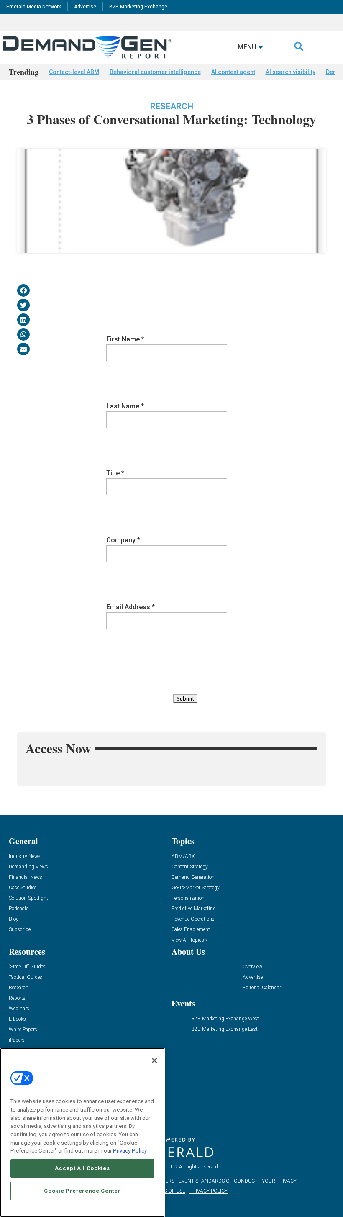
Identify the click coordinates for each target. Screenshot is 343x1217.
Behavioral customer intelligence (155, 72)
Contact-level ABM (74, 72)
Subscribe (20, 929)
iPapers (17, 1040)
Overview (252, 967)
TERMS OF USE (167, 1191)
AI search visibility (290, 72)
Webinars (19, 1009)
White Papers (23, 1029)
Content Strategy (190, 867)
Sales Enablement (191, 929)
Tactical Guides (25, 977)
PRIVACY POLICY (208, 1191)
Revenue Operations (193, 919)
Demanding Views (28, 867)
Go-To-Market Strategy (196, 888)
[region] (82, 1132)
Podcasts (19, 908)
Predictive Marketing (194, 908)
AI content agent (233, 72)
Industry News (25, 856)
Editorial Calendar (262, 988)
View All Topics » (189, 940)
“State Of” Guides (27, 967)
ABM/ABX (183, 856)
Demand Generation (193, 877)
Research (171, 106)
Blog (14, 919)
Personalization (188, 898)
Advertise (85, 6)
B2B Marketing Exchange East (224, 1029)
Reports (17, 998)
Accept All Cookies (82, 1168)
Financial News (25, 877)
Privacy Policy (130, 1151)
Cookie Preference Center (82, 1191)
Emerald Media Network (33, 6)
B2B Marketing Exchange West (225, 1019)
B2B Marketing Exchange (138, 6)
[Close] (154, 1060)
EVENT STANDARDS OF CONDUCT (218, 1181)
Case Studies (23, 888)
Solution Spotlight (28, 898)
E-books (17, 1019)
